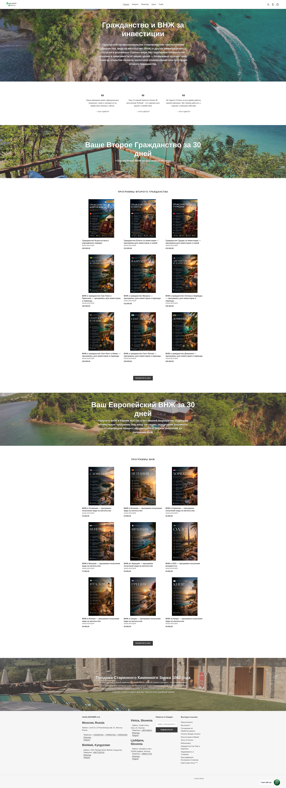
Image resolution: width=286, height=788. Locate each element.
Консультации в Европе (190, 737)
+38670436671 (146, 730)
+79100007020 (98, 735)
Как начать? (185, 725)
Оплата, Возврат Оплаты (190, 734)
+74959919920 (122, 735)
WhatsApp (87, 737)
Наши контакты (187, 722)
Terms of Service (187, 740)
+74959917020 (110, 735)
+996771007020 (98, 752)
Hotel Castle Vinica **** (189, 763)
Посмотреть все (143, 378)
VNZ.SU (201, 778)
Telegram (86, 740)
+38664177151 (146, 754)
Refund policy (186, 743)
